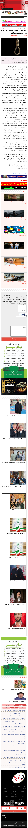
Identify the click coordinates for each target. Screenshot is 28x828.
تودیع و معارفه (14, 794)
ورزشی (22, 791)
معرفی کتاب (14, 796)
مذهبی (14, 791)
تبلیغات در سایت (22, 789)
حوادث (22, 796)
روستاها (6, 794)
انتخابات (6, 796)
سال (6, 707)
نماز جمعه (14, 789)
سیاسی (6, 786)
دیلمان (5, 791)
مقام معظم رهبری (22, 786)
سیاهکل (6, 789)
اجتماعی (22, 794)
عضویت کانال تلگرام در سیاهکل (20, 173)
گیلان (14, 786)
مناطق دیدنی (22, 799)
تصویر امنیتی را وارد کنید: (15, 314)
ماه (14, 707)
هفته (22, 707)
